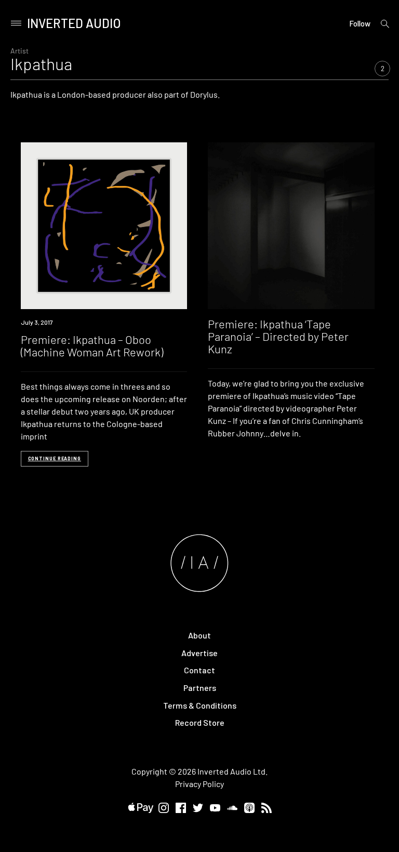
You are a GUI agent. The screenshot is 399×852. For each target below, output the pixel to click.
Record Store (199, 722)
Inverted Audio (74, 23)
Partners (199, 688)
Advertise (199, 653)
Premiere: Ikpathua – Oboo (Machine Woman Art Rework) (92, 345)
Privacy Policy (199, 784)
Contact (199, 670)
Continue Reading (54, 458)
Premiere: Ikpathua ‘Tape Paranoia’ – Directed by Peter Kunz (278, 336)
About (199, 635)
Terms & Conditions (199, 705)
